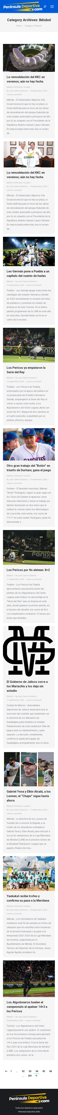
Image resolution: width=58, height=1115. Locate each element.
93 (30, 1071)
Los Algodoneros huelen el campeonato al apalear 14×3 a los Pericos (27, 1006)
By (17, 91)
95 (43, 1071)
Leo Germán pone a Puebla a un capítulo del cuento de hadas (28, 274)
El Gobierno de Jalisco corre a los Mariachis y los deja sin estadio (27, 686)
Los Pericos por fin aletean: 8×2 (28, 570)
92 (23, 1071)
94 (37, 1071)
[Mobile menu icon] (52, 7)
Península (18, 87)
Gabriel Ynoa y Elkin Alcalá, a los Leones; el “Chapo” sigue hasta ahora (29, 796)
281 (30, 1075)
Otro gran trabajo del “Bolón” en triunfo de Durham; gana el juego (29, 468)
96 (50, 1071)
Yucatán (26, 87)
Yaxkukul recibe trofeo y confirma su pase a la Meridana (28, 898)
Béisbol (10, 87)
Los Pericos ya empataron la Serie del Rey (26, 370)
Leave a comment (14, 94)
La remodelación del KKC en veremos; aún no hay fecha (26, 79)
